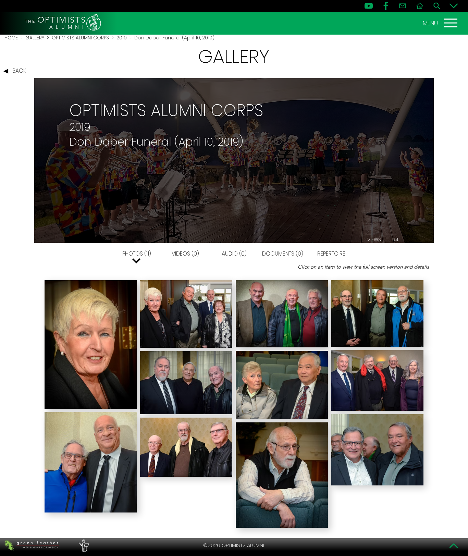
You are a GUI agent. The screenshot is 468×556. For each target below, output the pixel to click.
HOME (11, 37)
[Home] (420, 6)
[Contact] (402, 6)
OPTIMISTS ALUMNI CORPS (80, 37)
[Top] (453, 546)
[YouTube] (368, 6)
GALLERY (34, 37)
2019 (121, 37)
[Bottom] (453, 6)
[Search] (437, 6)
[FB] (386, 6)
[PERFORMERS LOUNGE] (83, 545)
